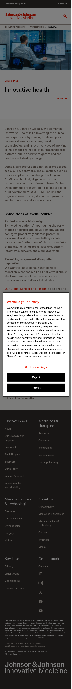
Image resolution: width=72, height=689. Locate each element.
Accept (36, 387)
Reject (36, 377)
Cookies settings (36, 367)
